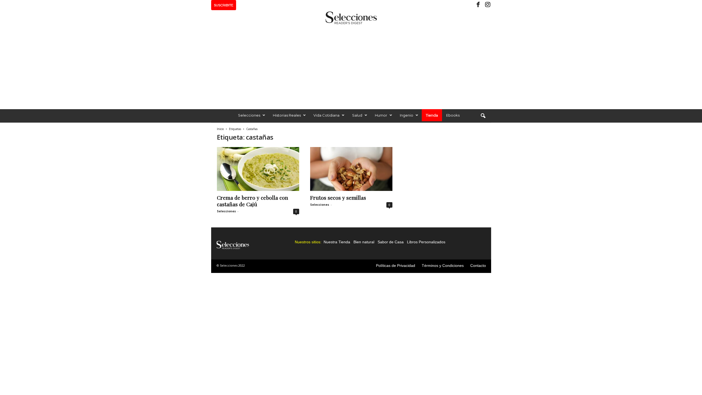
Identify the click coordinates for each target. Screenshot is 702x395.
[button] (483, 116)
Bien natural (363, 242)
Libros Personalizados (426, 242)
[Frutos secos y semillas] (351, 169)
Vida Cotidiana (326, 115)
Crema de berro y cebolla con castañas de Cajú (252, 201)
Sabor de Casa (391, 242)
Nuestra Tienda (337, 242)
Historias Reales (287, 115)
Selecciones (249, 115)
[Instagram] (487, 5)
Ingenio (406, 115)
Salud (357, 115)
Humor (381, 115)
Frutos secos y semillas (338, 197)
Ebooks (453, 115)
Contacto (478, 265)
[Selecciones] (351, 18)
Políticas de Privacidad (395, 265)
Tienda (432, 115)
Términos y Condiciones (443, 265)
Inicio (220, 129)
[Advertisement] (351, 65)
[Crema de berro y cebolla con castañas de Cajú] (258, 169)
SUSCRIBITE (223, 5)
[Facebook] (478, 5)
